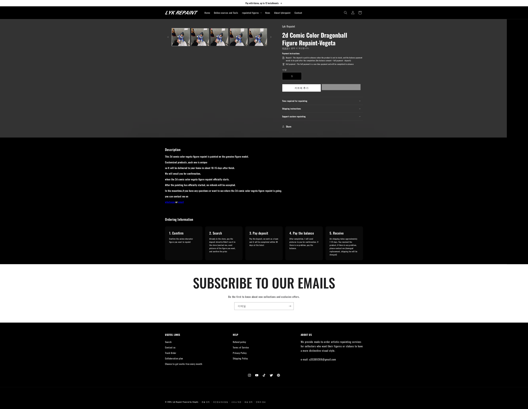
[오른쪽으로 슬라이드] (271, 37)
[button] (341, 88)
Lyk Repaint (177, 401)
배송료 (285, 48)
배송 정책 (248, 401)
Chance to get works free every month (183, 364)
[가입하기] (290, 306)
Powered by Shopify (190, 401)
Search (168, 342)
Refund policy (239, 342)
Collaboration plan (174, 358)
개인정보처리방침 (220, 401)
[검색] (345, 12)
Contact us (170, 347)
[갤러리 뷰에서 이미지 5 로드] (258, 37)
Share (288, 126)
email (181, 202)
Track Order (170, 353)
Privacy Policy (240, 353)
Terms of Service (241, 347)
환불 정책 (206, 401)
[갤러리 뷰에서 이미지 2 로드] (200, 37)
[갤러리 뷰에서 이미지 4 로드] (239, 37)
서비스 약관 (236, 401)
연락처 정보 (261, 401)
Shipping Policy (240, 358)
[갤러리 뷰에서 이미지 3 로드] (219, 37)
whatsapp (170, 202)
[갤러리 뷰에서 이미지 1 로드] (181, 37)
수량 (284, 69)
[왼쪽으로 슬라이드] (168, 37)
